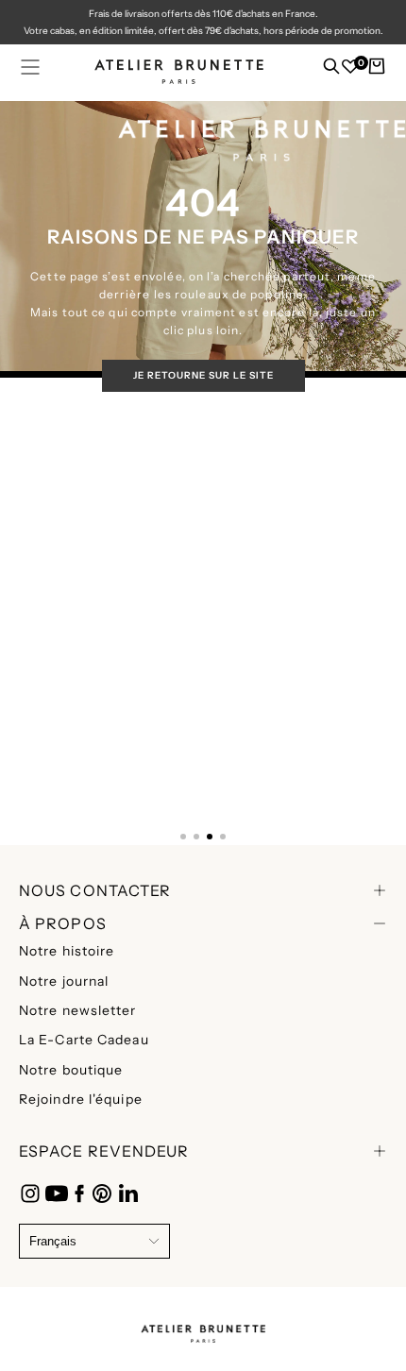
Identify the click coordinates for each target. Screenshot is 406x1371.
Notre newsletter (78, 1010)
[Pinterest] (102, 1193)
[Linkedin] (128, 1193)
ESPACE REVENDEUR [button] (104, 1151)
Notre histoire (66, 950)
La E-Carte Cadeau (84, 1039)
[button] (30, 67)
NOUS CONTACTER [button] (95, 890)
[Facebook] (79, 1193)
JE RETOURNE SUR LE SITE (203, 375)
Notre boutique (71, 1069)
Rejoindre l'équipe (81, 1099)
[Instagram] (30, 1193)
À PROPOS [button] (63, 923)
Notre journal (64, 981)
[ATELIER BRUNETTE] (203, 1329)
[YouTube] (56, 1193)
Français (52, 1241)
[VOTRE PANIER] (376, 71)
